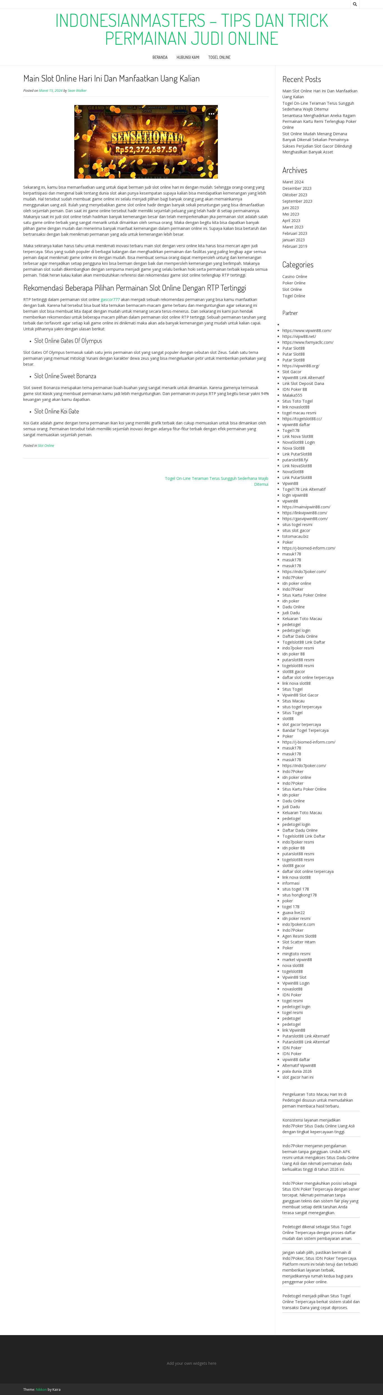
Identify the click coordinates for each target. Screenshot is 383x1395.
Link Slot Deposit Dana (303, 383)
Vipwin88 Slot (294, 977)
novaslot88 (292, 989)
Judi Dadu (291, 612)
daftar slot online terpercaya (308, 677)
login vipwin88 (295, 495)
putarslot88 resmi (298, 659)
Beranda (160, 57)
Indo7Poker (292, 577)
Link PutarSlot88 (297, 454)
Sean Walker (77, 90)
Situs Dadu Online (343, 1157)
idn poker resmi (296, 918)
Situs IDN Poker (320, 1258)
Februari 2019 (294, 246)
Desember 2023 (297, 188)
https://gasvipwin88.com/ (305, 518)
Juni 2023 (290, 207)
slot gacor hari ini (297, 1077)
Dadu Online (293, 606)
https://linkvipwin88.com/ (304, 512)
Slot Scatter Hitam (298, 942)
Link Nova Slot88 (297, 436)
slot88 (288, 718)
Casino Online (294, 276)
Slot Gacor (291, 371)
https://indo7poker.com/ (304, 571)
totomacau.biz (295, 536)
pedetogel (291, 624)
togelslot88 (292, 971)
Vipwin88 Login (296, 983)
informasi (290, 883)
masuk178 (291, 554)
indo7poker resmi (298, 648)
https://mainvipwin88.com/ (306, 507)
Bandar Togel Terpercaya (305, 730)
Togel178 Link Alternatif (304, 489)
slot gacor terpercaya (301, 724)
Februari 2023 (294, 233)
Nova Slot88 (293, 448)
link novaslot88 (296, 407)
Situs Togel (292, 689)
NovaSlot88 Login (298, 442)
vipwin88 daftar (296, 424)
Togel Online (219, 57)
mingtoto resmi (296, 953)
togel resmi (292, 1000)
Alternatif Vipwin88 (299, 1065)
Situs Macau (293, 701)
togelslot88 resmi (298, 665)
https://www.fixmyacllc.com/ (307, 342)
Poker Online (294, 283)
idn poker (290, 601)
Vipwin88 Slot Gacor (300, 695)
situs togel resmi (297, 524)
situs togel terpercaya (302, 706)
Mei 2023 (290, 214)
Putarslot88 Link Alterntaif (305, 1042)
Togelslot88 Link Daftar (303, 642)
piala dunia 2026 (297, 1071)
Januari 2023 (293, 239)
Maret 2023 (292, 227)
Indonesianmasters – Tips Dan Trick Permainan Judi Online (191, 29)
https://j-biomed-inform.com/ (308, 548)
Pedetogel (291, 1100)
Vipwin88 (290, 483)
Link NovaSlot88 (297, 465)
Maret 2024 (292, 181)
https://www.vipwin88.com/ (306, 330)
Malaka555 (292, 395)
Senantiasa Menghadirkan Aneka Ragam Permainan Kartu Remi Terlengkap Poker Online (319, 121)
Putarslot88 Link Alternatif (305, 1036)
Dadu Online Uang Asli (334, 1125)
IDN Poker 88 (294, 389)
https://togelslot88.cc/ (302, 418)
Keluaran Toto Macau (302, 618)
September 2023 (297, 201)
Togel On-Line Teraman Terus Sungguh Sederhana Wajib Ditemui (216, 481)
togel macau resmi (299, 412)
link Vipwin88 (293, 1030)
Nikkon (41, 1389)
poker (287, 900)
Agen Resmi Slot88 (299, 936)
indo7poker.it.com (298, 924)
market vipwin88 (297, 959)
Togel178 (290, 430)
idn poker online (296, 583)
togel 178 (290, 906)
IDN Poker (291, 994)
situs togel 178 (295, 889)
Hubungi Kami (188, 57)
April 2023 (291, 220)
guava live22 (293, 912)
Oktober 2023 (294, 194)
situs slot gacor (296, 530)
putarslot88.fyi (295, 459)
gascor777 (110, 299)
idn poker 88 (293, 653)
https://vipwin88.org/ (300, 365)
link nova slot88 (296, 683)
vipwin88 (290, 501)
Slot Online (46, 445)
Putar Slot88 (293, 348)
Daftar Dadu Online (300, 636)
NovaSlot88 (293, 471)
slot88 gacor (293, 671)
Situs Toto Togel (297, 401)
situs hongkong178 (299, 895)
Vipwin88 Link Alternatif (303, 377)
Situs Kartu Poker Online (304, 595)
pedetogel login (296, 630)
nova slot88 (293, 965)
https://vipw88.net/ (299, 336)
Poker (287, 542)
